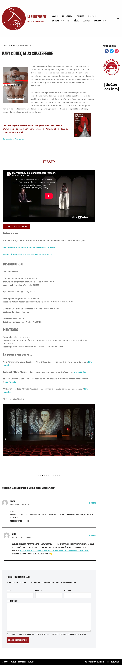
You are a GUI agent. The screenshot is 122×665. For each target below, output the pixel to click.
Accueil (55, 16)
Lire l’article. (80, 372)
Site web (67, 591)
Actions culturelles (61, 20)
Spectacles (92, 16)
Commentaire (12, 601)
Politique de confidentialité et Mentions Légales (101, 662)
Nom (9, 591)
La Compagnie (67, 16)
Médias (77, 20)
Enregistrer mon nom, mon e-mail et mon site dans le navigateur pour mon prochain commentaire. (48, 634)
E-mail (38, 591)
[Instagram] (117, 51)
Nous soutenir (100, 20)
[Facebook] (107, 51)
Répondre (92, 503)
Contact (86, 20)
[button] (5, 439)
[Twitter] (112, 51)
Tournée (80, 16)
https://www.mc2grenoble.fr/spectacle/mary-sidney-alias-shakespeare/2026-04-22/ (54, 551)
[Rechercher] (118, 18)
